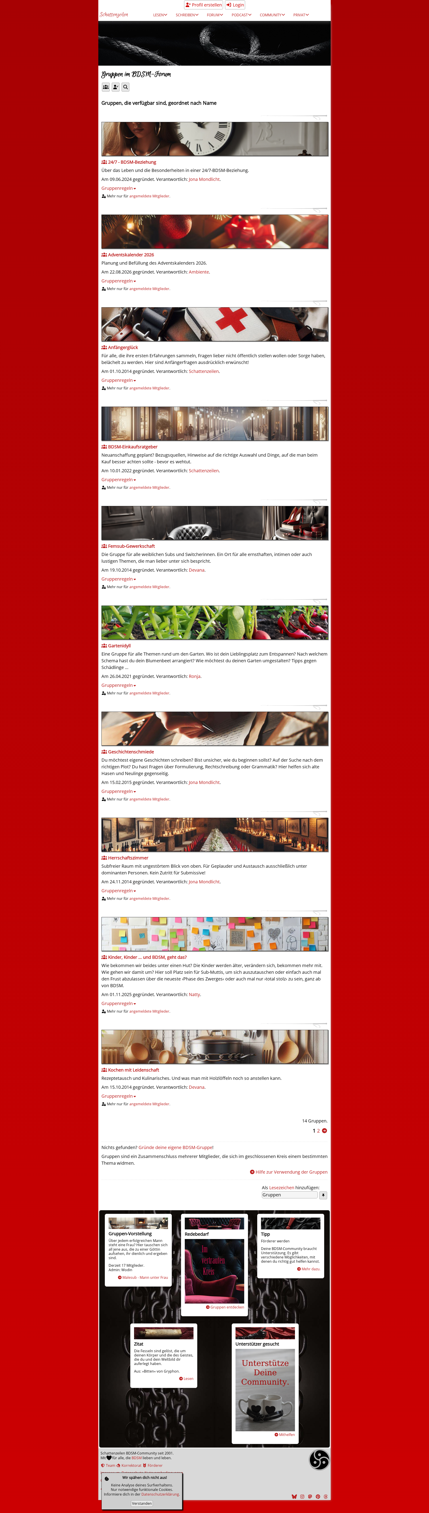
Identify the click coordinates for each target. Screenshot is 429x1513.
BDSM (137, 1457)
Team (110, 1465)
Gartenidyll (119, 646)
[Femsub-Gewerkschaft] (215, 523)
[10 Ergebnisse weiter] (324, 1130)
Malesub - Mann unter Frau (145, 1277)
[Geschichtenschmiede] (215, 728)
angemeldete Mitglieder (149, 196)
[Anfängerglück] (215, 324)
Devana (196, 570)
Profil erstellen (206, 5)
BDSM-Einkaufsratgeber (132, 447)
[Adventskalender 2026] (215, 231)
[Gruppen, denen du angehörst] (116, 87)
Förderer (155, 1465)
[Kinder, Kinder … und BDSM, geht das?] (215, 934)
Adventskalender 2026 (130, 255)
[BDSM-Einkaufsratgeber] (215, 423)
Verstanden (142, 1503)
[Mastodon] (309, 1497)
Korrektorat (131, 1465)
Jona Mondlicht (204, 179)
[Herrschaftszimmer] (215, 834)
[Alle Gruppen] (106, 87)
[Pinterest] (317, 1497)
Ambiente (199, 272)
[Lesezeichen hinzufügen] (323, 1195)
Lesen (188, 1378)
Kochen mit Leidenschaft (133, 1070)
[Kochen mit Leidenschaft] (215, 1047)
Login (238, 5)
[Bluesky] (293, 1497)
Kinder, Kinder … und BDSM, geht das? (147, 957)
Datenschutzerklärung (160, 1494)
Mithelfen (287, 1434)
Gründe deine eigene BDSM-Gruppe (175, 1147)
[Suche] (125, 87)
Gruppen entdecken (227, 1307)
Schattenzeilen (114, 15)
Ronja (194, 676)
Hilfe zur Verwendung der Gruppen (292, 1172)
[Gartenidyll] (215, 622)
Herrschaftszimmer (127, 858)
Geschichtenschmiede (130, 752)
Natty (194, 994)
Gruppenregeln (117, 188)
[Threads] (325, 1497)
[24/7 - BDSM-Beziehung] (215, 139)
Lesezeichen (281, 1188)
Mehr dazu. (311, 1268)
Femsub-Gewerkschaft (131, 546)
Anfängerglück (122, 347)
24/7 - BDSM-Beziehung (131, 162)
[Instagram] (301, 1497)
